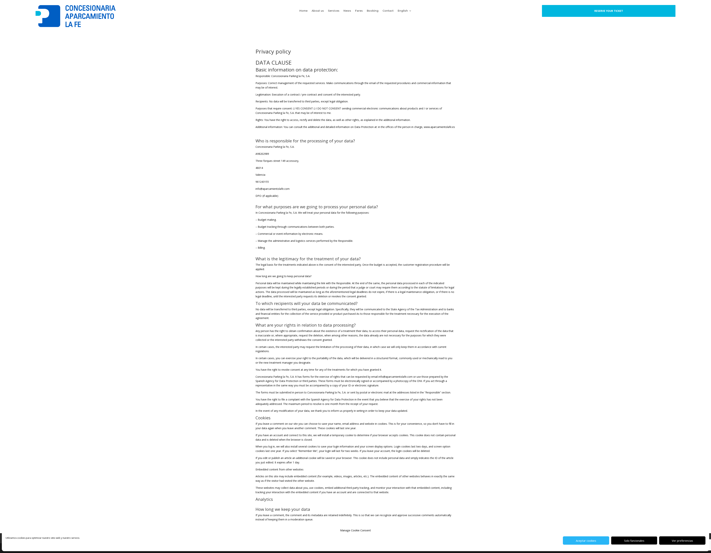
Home (303, 10)
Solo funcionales (634, 540)
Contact (388, 10)
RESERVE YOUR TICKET (608, 11)
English (403, 10)
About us (318, 10)
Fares (359, 10)
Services (333, 10)
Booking (372, 10)
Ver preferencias (682, 540)
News (347, 10)
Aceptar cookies (586, 540)
